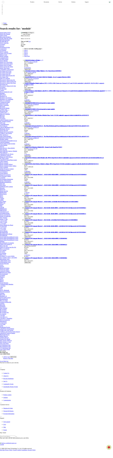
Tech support (6, 421)
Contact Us (6, 373)
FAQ (4, 424)
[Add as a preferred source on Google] (9, 443)
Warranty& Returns (8, 411)
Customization (7, 400)
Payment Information (8, 413)
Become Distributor (8, 378)
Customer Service (4, 404)
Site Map (2, 450)
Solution (5, 397)
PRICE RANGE (25, 36)
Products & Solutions (5, 391)
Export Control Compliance (20, 450)
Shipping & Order (8, 408)
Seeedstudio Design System (10, 386)
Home (5, 23)
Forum (5, 430)
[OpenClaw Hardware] (108, 447)
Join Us (5, 381)
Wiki (4, 427)
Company (2, 369)
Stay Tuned (3, 432)
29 (27, 67)
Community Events (8, 384)
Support (2, 418)
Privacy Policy (9, 450)
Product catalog (7, 394)
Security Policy (32, 450)
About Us (5, 376)
